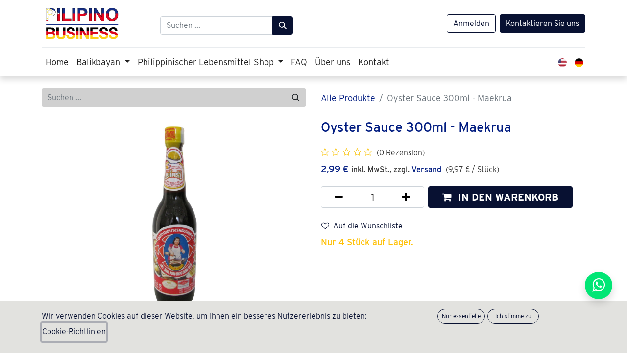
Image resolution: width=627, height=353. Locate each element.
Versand (426, 169)
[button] (500, 197)
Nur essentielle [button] (461, 316)
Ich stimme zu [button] (513, 316)
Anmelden (471, 23)
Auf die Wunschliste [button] (368, 225)
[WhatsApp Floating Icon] (598, 285)
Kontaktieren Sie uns (542, 23)
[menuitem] (57, 62)
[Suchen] (282, 25)
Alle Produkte (348, 98)
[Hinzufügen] (406, 197)
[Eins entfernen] (339, 197)
